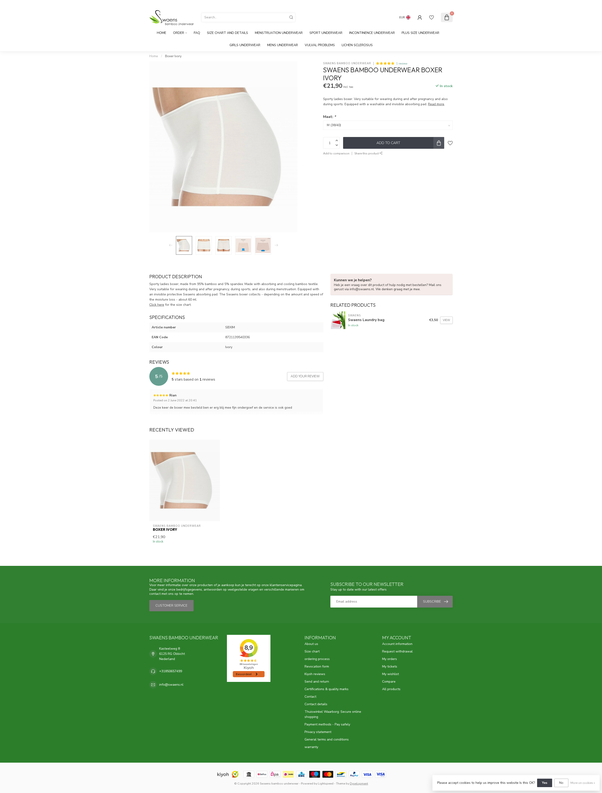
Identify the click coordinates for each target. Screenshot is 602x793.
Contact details (316, 704)
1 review (402, 63)
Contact (310, 696)
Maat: (329, 116)
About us (311, 644)
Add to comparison (336, 153)
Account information (397, 644)
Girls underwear (245, 45)
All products (391, 689)
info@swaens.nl (171, 684)
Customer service (440, 4)
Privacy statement (318, 732)
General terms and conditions (327, 739)
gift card (417, 4)
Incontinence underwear (372, 33)
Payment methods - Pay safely (327, 724)
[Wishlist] (431, 17)
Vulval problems (320, 45)
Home (161, 33)
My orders (389, 659)
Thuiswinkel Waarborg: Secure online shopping (333, 714)
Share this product (367, 153)
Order (178, 33)
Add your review (305, 376)
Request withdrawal (397, 651)
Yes (544, 783)
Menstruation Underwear (279, 33)
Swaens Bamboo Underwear (347, 63)
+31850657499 (170, 671)
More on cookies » (582, 783)
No (561, 783)
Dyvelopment (359, 783)
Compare (389, 681)
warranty (311, 747)
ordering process (317, 659)
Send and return (317, 681)
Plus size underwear (420, 33)
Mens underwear (282, 45)
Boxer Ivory (173, 56)
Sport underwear (325, 33)
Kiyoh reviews (315, 674)
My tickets (389, 666)
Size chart (312, 651)
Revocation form (317, 666)
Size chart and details (227, 33)
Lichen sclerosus (357, 45)
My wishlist (390, 674)
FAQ (197, 33)
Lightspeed (325, 783)
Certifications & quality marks (327, 689)
